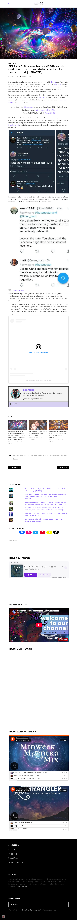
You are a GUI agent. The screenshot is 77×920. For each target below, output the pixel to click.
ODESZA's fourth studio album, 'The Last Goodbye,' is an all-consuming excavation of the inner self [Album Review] (46, 503)
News (14, 63)
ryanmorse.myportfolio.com (33, 399)
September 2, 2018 (13, 76)
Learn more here (22, 886)
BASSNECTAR (18, 455)
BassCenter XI (13, 125)
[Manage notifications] (3, 916)
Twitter (53, 82)
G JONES (46, 455)
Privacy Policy (13, 850)
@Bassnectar (28, 107)
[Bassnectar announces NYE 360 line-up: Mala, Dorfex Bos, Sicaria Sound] (58, 425)
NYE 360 (42, 97)
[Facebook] (10, 404)
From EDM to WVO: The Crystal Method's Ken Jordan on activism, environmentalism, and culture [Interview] (45, 509)
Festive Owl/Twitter (18, 290)
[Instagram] (16, 404)
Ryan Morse (23, 76)
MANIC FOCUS (55, 455)
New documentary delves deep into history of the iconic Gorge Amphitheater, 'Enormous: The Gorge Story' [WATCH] (45, 497)
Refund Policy (13, 858)
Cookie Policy (13, 854)
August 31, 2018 (51, 113)
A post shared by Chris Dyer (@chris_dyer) (38, 380)
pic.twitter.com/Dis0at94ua (45, 110)
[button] (31, 162)
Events (10, 63)
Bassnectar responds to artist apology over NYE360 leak (38, 433)
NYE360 (64, 455)
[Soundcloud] (13, 404)
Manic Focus (62, 100)
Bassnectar (57, 84)
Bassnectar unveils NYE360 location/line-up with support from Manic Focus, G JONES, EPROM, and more (16, 435)
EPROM (11, 102)
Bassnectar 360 (30, 455)
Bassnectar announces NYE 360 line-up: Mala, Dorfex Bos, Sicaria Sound (58, 434)
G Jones (20, 102)
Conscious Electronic (29, 910)
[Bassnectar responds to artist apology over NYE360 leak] (38, 425)
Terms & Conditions (15, 862)
